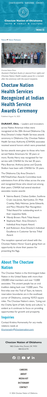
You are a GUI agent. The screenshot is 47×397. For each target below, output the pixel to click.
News (3, 39)
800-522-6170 (23, 348)
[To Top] (42, 391)
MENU (39, 30)
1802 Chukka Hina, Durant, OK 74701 (23, 346)
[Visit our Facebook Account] (14, 358)
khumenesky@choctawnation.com (17, 329)
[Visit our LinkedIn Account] (33, 358)
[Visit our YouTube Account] (23, 358)
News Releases (14, 39)
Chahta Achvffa (16, 3)
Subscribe (29, 3)
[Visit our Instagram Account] (18, 358)
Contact (40, 3)
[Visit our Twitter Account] (28, 358)
